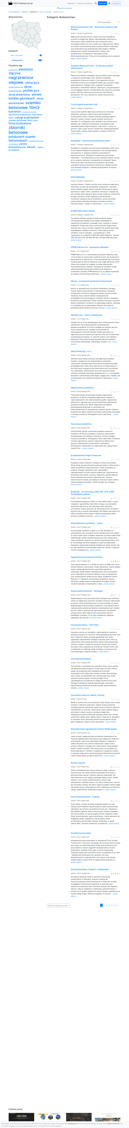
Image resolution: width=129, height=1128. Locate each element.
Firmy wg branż (45, 12)
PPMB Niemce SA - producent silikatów (90, 247)
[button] (96, 3)
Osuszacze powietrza (81, 424)
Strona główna (14, 12)
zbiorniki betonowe (19, 130)
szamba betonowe (16, 87)
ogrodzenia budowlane (20, 114)
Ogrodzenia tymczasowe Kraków (86, 557)
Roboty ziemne (78, 763)
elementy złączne (21, 71)
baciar (31, 147)
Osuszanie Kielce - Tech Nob (84, 625)
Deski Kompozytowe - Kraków (85, 797)
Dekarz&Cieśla (78, 177)
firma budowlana (20, 123)
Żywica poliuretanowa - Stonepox (87, 591)
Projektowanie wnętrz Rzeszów (86, 455)
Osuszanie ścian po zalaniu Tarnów (87, 695)
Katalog (25, 12)
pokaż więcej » (82, 58)
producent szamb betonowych (22, 138)
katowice (15, 111)
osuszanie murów (29, 112)
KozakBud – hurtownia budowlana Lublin (90, 141)
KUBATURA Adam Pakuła (83, 211)
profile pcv (31, 91)
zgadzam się (72, 1123)
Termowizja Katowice (81, 659)
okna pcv (32, 83)
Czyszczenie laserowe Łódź (84, 104)
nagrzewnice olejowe (21, 80)
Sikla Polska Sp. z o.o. (81, 351)
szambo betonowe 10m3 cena (23, 120)
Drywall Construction (81, 833)
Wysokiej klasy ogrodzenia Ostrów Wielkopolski (94, 729)
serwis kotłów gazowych (25, 96)
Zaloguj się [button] (116, 3)
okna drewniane (20, 94)
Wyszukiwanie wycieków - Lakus (86, 523)
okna (28, 87)
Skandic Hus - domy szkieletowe (86, 315)
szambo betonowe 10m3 (25, 105)
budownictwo (15, 91)
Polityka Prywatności (113, 1123)
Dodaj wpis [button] (102, 3)
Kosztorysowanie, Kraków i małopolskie (90, 869)
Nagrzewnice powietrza (82, 387)
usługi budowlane (27, 117)
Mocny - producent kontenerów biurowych (91, 281)
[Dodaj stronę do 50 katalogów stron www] (64, 8)
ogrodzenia (13, 70)
